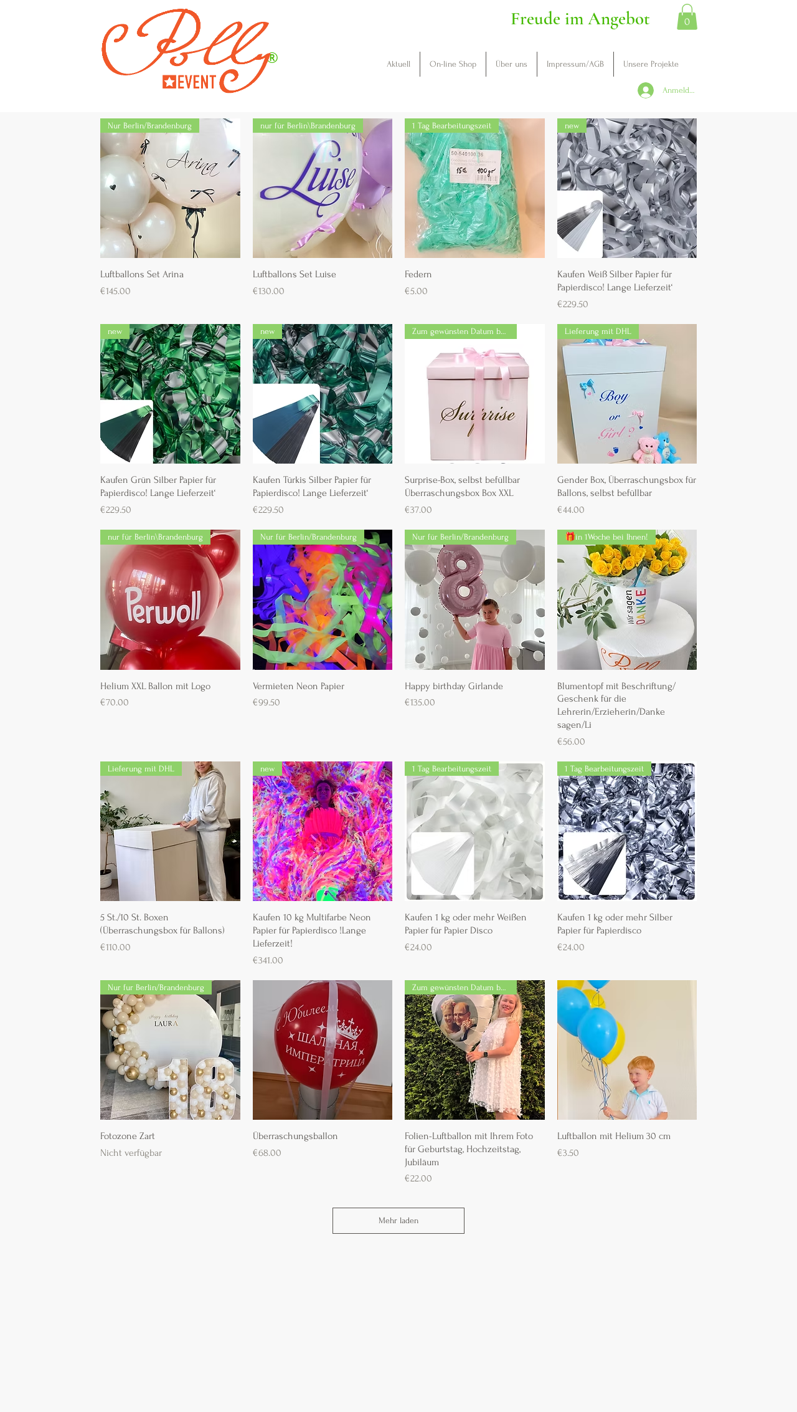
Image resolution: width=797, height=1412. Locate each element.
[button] (687, 17)
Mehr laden (398, 1220)
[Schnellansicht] (323, 1050)
